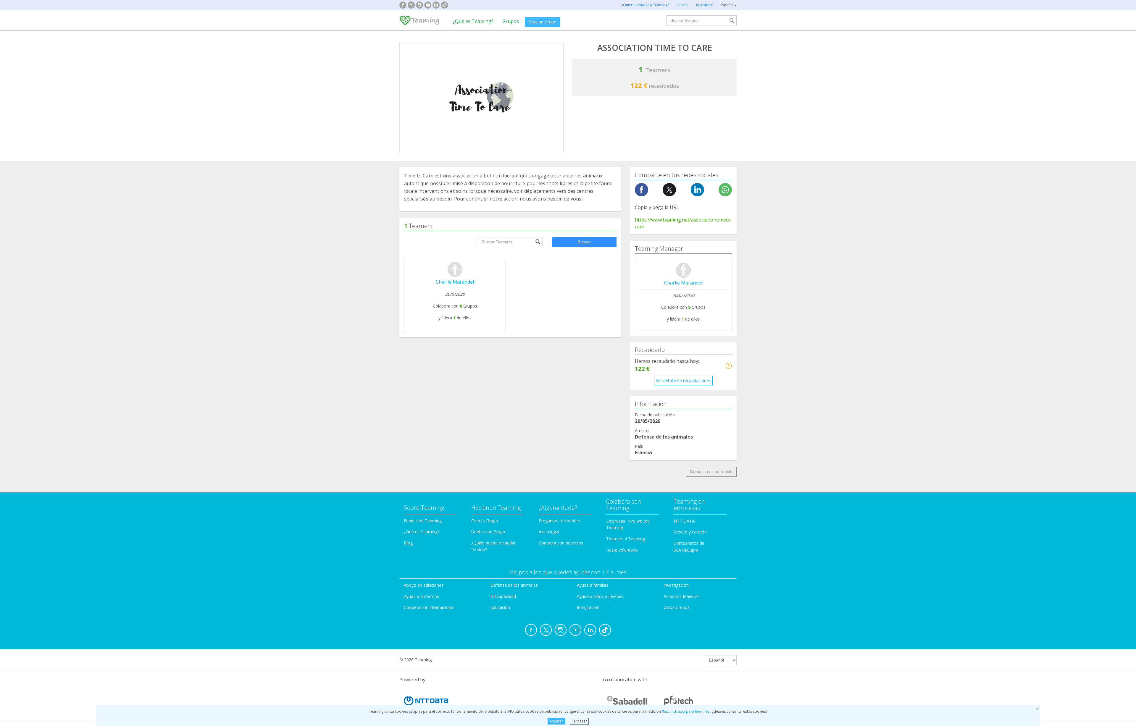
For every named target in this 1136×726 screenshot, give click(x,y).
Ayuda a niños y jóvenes (600, 596)
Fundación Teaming (423, 520)
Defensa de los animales (514, 585)
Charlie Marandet (455, 282)
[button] (728, 365)
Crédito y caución (690, 532)
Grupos (510, 21)
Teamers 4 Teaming (625, 538)
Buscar (584, 242)
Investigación (676, 585)
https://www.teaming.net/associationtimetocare (683, 223)
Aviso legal (549, 531)
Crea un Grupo (542, 22)
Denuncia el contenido (711, 471)
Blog (408, 543)
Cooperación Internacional (429, 607)
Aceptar (556, 721)
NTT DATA (684, 521)
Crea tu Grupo (484, 520)
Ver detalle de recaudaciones (683, 380)
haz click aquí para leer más (686, 711)
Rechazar (579, 721)
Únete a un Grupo (488, 531)
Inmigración (588, 607)
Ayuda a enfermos (421, 596)
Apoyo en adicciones (423, 585)
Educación (500, 607)
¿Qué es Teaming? (473, 21)
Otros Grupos (677, 607)
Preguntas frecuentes (559, 520)
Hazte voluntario (622, 550)
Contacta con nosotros (561, 543)
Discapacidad (503, 596)
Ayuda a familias (592, 585)
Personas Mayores (682, 596)
